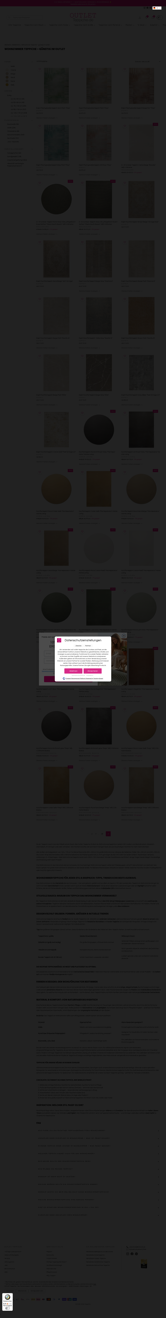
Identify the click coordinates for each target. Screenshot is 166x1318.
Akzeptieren (93, 671)
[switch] (7, 1308)
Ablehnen (73, 671)
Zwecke (78, 646)
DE (157, 8)
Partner (88, 646)
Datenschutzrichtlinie (78, 675)
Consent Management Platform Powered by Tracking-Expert (84, 678)
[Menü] (11, 1294)
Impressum (89, 675)
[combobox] (157, 8)
